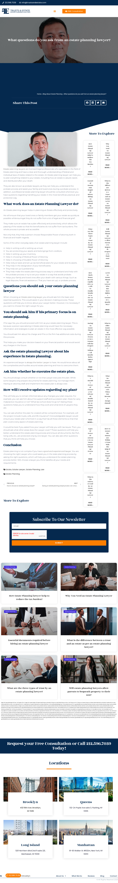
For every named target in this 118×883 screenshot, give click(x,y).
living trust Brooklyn (47, 702)
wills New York (43, 714)
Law (42, 469)
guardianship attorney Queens (39, 717)
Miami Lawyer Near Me (6, 714)
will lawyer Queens (7, 712)
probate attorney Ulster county (95, 706)
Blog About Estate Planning (52, 94)
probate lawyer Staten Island (75, 707)
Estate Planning (33, 469)
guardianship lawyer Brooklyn (68, 717)
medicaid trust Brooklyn (101, 702)
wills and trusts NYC (70, 712)
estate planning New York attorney (23, 715)
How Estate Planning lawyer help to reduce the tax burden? (90, 155)
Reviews (91, 876)
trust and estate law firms (85, 714)
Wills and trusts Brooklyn (37, 712)
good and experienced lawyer (57, 451)
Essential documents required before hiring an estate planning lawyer (90, 194)
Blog (102, 876)
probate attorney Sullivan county (81, 706)
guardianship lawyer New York (96, 717)
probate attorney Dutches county (91, 704)
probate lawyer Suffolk (87, 707)
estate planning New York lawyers (84, 715)
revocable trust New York (98, 709)
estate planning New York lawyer (69, 715)
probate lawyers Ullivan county (99, 707)
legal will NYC (22, 702)
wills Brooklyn (101, 712)
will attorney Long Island (38, 711)
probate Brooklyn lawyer (107, 706)
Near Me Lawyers (40, 719)
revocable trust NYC (108, 709)
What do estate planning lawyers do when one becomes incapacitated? (107, 389)
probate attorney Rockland (57, 706)
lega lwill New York (14, 702)
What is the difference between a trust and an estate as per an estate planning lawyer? (107, 198)
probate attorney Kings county (105, 704)
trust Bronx (21, 711)
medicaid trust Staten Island (40, 704)
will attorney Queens (66, 711)
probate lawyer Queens (42, 707)
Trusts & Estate (20, 10)
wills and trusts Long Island (49, 712)
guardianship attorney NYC (26, 717)
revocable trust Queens (6, 711)
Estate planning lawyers (14, 169)
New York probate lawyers (66, 704)
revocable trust (15, 711)
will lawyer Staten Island (17, 712)
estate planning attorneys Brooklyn (98, 714)
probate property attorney (42, 709)
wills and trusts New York (60, 712)
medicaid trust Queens (29, 704)
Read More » (90, 173)
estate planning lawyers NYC (60, 714)
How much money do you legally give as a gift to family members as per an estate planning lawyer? (90, 291)
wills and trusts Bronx (27, 712)
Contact (113, 876)
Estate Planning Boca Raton (110, 712)
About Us (60, 876)
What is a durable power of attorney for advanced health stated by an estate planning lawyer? (90, 395)
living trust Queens (81, 702)
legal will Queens (29, 702)
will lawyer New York (106, 711)
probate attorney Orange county (17, 706)
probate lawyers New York (53, 707)
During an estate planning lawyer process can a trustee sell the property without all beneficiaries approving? (90, 342)
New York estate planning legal (53, 704)
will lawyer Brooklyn (87, 711)
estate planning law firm (20, 12)
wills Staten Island (50, 714)
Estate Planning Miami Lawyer (26, 714)
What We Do (77, 876)
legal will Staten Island (38, 702)
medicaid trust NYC (19, 704)
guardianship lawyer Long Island (82, 717)
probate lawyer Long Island (20, 707)
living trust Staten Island (91, 702)
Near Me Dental (32, 719)
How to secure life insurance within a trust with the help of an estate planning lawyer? (107, 446)
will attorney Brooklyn (28, 711)
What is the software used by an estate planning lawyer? (90, 487)
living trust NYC (73, 702)
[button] (55, 11)
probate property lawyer (53, 709)
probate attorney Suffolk (68, 706)
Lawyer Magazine (15, 714)
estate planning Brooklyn (10, 715)
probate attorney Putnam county (32, 706)
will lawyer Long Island (97, 711)
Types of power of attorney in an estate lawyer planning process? (90, 441)
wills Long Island (36, 714)
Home (39, 94)
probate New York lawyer (11, 709)
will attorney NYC (58, 711)
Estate (9, 469)
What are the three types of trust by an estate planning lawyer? (90, 241)
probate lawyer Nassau (31, 707)
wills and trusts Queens (80, 712)
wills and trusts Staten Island (91, 712)
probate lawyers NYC (64, 707)
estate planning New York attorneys (39, 715)
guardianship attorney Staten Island (54, 717)
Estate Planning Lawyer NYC (109, 717)
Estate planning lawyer (31, 297)
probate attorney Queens (45, 706)
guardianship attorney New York (13, 717)
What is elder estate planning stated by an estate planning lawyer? (107, 335)
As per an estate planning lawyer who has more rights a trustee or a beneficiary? (107, 289)
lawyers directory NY (87, 709)
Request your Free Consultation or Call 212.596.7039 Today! (59, 745)
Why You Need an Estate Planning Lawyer (107, 152)
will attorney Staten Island (77, 711)
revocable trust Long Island (76, 709)
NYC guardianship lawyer (78, 704)
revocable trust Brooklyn (65, 709)
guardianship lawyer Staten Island (21, 719)
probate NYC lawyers (31, 709)
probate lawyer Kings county (7, 707)
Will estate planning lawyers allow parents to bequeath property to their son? (107, 244)
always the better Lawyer (38, 362)
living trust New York (65, 702)
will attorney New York (49, 711)
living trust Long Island (56, 702)
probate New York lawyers (73, 714)
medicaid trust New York (9, 704)
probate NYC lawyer (21, 709)
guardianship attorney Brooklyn (99, 715)
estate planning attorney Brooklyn (54, 715)
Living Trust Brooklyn (21, 876)
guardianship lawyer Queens (7, 719)
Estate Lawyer (18, 469)
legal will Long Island (5, 702)
